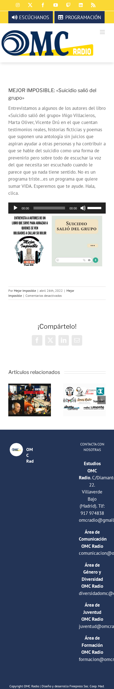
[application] (57, 208)
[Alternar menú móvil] (103, 32)
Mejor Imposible (25, 290)
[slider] (95, 207)
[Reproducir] (15, 208)
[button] (12, 400)
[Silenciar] (83, 208)
